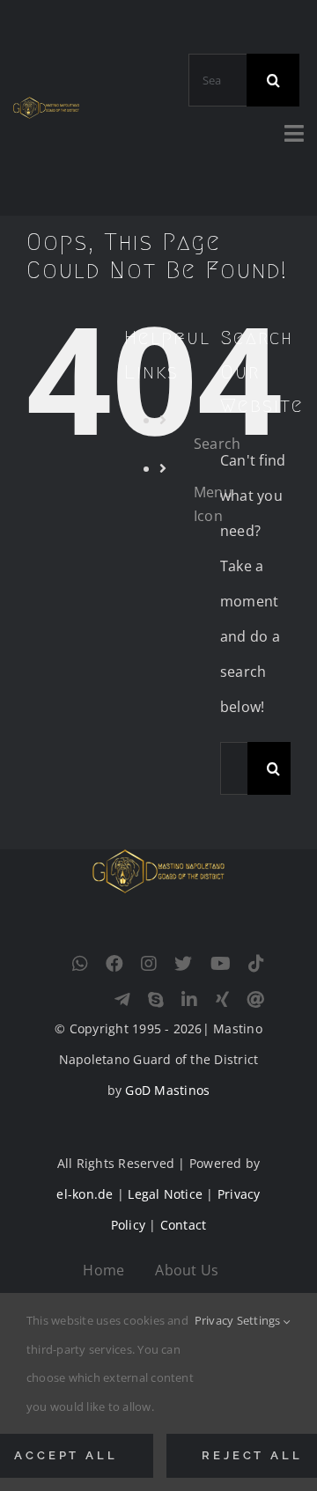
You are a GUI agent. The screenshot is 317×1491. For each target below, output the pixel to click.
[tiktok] (256, 964)
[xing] (222, 1000)
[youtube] (220, 964)
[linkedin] (189, 1000)
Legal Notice (165, 1194)
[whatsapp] (80, 964)
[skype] (156, 1000)
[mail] (255, 1000)
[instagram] (149, 964)
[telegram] (122, 1000)
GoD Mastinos (167, 1090)
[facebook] (114, 964)
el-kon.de (84, 1194)
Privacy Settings (239, 1320)
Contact (183, 1224)
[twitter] (183, 964)
